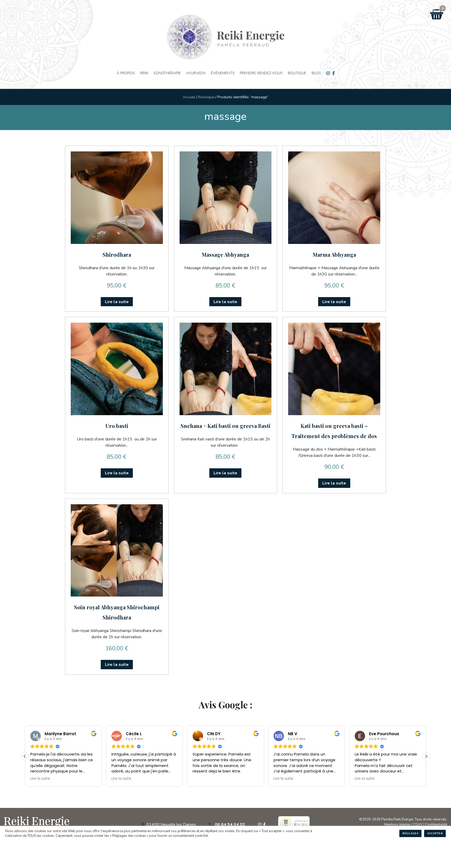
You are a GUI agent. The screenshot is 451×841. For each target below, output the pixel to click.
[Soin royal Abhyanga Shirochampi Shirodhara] (116, 550)
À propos (126, 73)
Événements (223, 73)
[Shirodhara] (116, 197)
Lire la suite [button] (40, 778)
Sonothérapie (167, 73)
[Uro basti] (116, 368)
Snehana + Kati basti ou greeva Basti (225, 425)
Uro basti (116, 425)
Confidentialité (436, 824)
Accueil (189, 97)
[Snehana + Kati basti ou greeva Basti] (225, 368)
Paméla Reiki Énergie (397, 819)
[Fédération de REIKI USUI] (294, 824)
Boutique (297, 73)
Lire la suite (117, 302)
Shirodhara (117, 254)
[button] (426, 756)
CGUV (418, 824)
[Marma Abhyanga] (334, 197)
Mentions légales (397, 824)
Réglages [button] (410, 833)
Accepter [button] (435, 833)
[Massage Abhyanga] (225, 197)
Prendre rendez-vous (261, 73)
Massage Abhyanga (225, 254)
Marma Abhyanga (334, 254)
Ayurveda (196, 73)
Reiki (144, 73)
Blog (316, 73)
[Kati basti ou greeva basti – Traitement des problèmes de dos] (334, 368)
